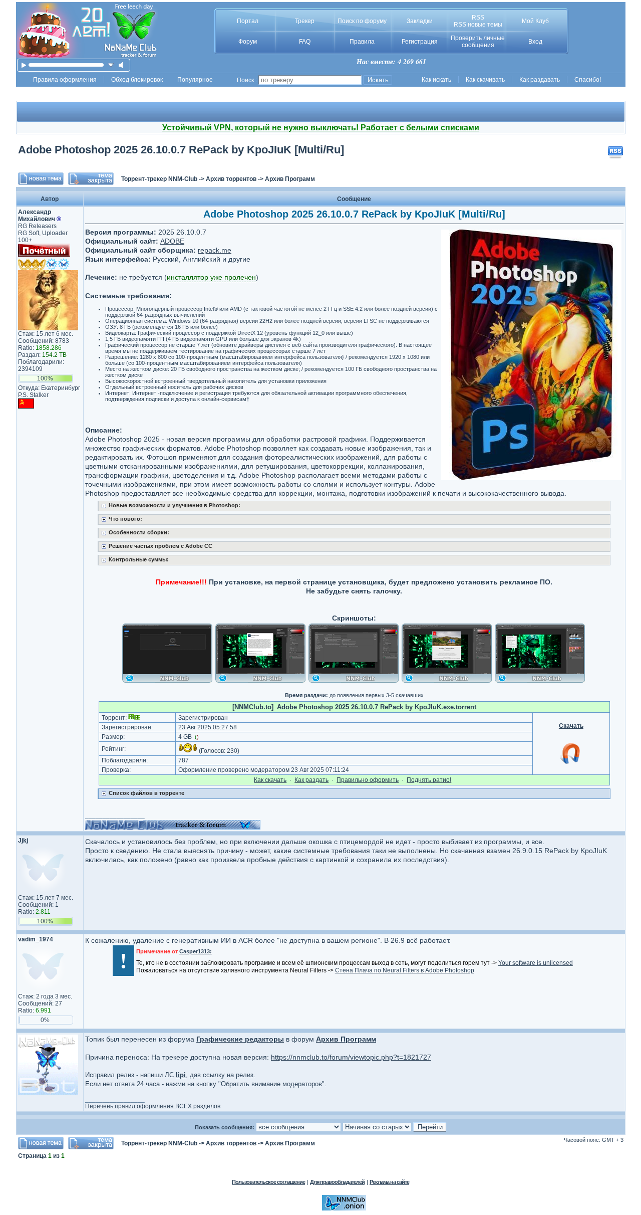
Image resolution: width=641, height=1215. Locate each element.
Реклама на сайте (389, 1182)
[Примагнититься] (570, 763)
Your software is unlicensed (535, 962)
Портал (247, 21)
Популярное (195, 79)
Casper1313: (195, 951)
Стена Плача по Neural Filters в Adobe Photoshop (404, 970)
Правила (362, 41)
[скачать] (111, 65)
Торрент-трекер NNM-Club (159, 178)
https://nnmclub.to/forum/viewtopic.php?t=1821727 (351, 1057)
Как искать (436, 79)
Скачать (571, 725)
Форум (247, 41)
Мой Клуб (535, 21)
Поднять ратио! (429, 779)
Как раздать (311, 779)
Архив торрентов (231, 178)
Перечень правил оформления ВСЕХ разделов (152, 1106)
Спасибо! (587, 79)
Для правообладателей (337, 1182)
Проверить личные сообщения (478, 42)
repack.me (214, 250)
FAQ (304, 41)
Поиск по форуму (362, 21)
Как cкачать (270, 779)
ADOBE (172, 241)
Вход (535, 41)
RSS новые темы (478, 24)
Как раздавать (539, 79)
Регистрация (420, 41)
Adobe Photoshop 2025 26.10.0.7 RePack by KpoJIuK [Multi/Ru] (181, 149)
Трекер (304, 21)
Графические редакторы (240, 1039)
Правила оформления (65, 79)
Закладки (420, 21)
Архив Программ (290, 178)
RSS (478, 17)
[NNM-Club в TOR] (344, 1208)
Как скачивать (485, 79)
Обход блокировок (137, 79)
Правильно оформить (368, 779)
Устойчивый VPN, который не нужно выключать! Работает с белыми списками (320, 127)
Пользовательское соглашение (268, 1182)
